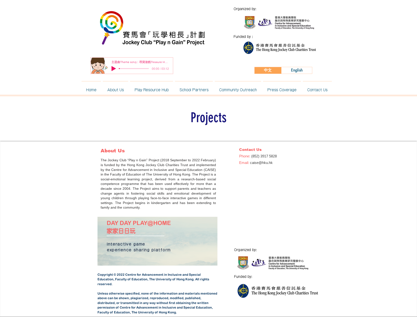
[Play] (113, 68)
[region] (157, 241)
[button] (115, 87)
